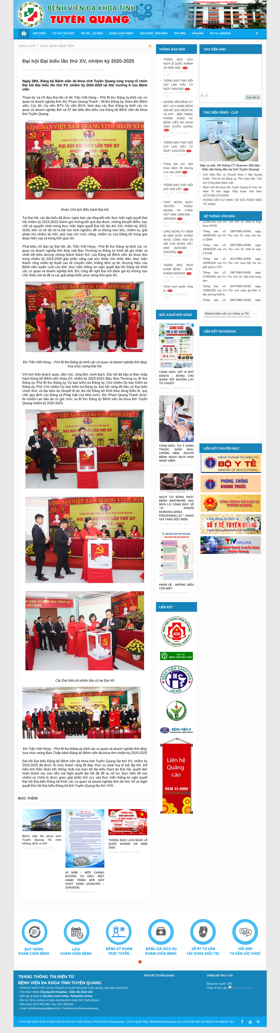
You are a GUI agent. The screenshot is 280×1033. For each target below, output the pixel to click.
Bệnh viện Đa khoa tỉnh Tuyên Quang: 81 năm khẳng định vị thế (41, 839)
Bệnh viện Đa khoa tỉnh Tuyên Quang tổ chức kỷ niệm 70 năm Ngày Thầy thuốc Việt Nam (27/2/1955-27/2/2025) (232, 191)
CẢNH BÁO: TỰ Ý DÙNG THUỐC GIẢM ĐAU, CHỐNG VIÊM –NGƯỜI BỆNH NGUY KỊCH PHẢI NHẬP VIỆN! (176, 453)
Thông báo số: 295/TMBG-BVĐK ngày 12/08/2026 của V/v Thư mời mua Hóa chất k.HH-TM (232, 292)
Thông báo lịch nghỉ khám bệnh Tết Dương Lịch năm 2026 (178, 168)
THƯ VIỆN (180, 33)
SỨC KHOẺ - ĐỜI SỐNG (153, 33)
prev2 (202, 95)
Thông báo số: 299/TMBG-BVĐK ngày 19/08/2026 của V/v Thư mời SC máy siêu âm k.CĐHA (232, 223)
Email (74, 70)
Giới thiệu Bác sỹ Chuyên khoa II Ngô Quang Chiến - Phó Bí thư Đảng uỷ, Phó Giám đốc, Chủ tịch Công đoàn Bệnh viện (232, 178)
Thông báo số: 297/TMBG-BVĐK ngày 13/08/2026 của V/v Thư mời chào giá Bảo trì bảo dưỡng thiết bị (232, 278)
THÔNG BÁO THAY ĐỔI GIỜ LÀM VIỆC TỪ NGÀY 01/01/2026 (178, 146)
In (63, 70)
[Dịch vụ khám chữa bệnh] (161, 937)
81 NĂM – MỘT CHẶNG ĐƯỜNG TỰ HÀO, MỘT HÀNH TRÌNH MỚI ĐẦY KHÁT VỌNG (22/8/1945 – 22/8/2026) (84, 880)
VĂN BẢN (197, 33)
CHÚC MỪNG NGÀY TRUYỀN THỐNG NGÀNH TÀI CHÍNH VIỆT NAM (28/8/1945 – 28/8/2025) (178, 210)
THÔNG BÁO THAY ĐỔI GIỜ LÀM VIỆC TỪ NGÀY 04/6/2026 (178, 84)
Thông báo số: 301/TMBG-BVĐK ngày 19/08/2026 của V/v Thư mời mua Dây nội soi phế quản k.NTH (232, 251)
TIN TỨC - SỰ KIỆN (92, 33)
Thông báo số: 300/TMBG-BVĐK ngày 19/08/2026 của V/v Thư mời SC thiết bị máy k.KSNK (232, 237)
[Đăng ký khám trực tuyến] (119, 937)
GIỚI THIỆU (39, 33)
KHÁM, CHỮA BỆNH (121, 33)
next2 (206, 95)
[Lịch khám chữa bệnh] (77, 937)
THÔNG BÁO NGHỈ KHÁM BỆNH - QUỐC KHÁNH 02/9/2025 (178, 269)
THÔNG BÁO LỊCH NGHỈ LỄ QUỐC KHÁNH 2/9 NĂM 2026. (127, 843)
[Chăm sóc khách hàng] (203, 937)
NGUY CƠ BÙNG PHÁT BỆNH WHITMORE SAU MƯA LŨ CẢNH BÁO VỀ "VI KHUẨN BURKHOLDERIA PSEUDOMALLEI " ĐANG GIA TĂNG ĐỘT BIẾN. (176, 508)
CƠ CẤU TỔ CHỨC (63, 33)
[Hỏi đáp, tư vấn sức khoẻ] (245, 937)
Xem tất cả (253, 97)
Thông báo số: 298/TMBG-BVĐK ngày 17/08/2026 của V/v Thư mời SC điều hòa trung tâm (232, 265)
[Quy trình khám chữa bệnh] (35, 937)
